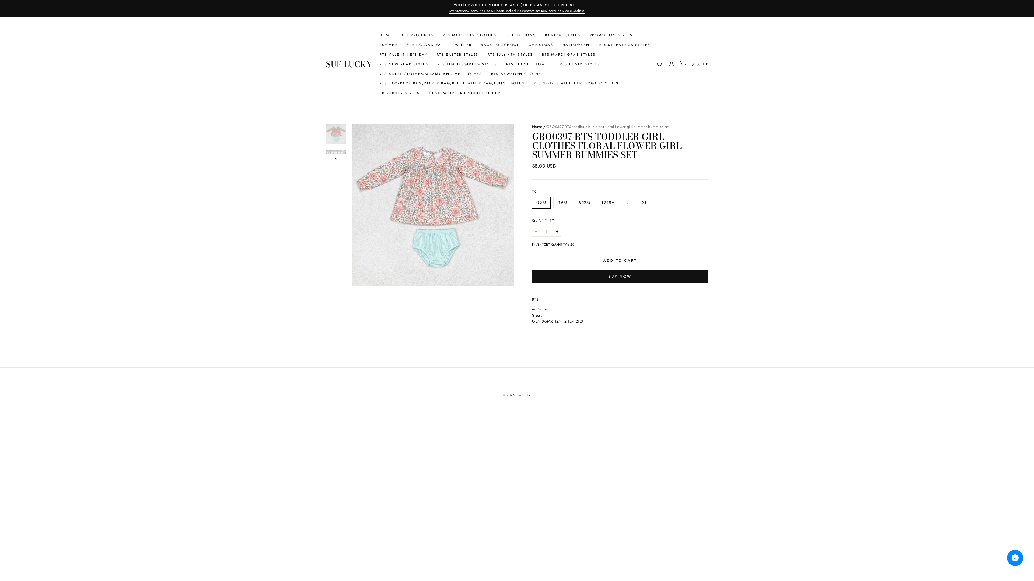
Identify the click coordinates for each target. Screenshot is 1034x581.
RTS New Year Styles (403, 64)
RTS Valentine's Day (403, 54)
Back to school (500, 44)
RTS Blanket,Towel (528, 64)
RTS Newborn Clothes (517, 73)
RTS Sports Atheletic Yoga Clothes (576, 83)
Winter (463, 44)
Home (385, 35)
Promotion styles (611, 35)
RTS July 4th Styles (510, 54)
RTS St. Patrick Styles (624, 44)
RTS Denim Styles (580, 64)
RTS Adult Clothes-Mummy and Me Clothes (430, 73)
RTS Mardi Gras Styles (569, 54)
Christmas (541, 44)
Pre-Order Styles (399, 92)
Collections (521, 35)
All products (417, 35)
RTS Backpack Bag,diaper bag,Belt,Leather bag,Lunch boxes (452, 83)
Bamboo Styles (563, 35)
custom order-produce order (465, 92)
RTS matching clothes (469, 35)
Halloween (576, 44)
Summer (388, 44)
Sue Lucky (349, 64)
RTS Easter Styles (457, 54)
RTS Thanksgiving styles (467, 64)
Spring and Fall (426, 44)
